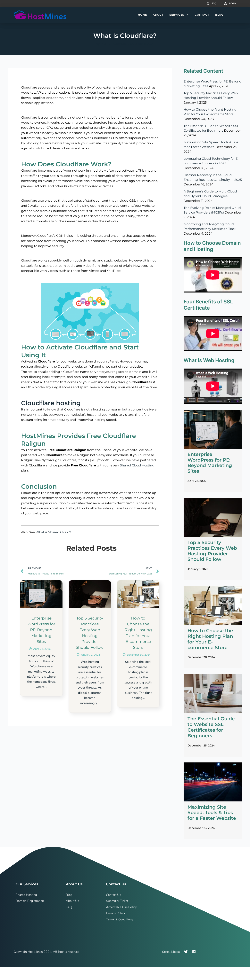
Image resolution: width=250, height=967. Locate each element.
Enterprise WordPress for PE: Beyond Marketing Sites (41, 630)
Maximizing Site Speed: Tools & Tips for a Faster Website (212, 812)
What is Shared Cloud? (53, 532)
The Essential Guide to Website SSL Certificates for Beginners (211, 727)
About (158, 15)
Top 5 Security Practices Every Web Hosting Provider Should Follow (212, 551)
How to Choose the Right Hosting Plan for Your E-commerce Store (210, 639)
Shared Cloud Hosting (137, 465)
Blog (219, 15)
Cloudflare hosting (51, 403)
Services (176, 15)
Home (142, 15)
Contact (202, 15)
